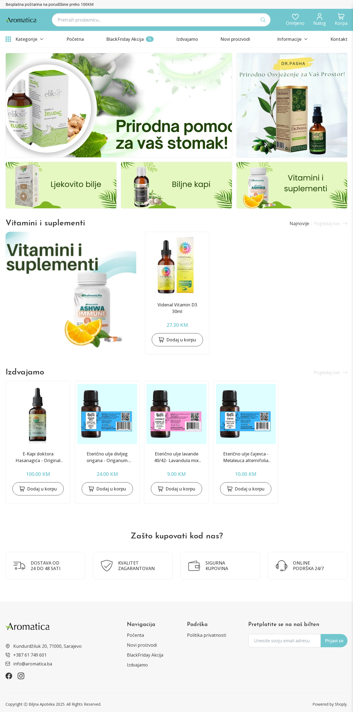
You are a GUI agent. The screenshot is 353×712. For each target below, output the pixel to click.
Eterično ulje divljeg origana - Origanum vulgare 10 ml (107, 457)
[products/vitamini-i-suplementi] (71, 289)
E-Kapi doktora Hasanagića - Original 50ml (37, 457)
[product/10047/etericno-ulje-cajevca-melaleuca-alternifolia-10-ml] (246, 414)
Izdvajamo (137, 665)
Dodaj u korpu (181, 340)
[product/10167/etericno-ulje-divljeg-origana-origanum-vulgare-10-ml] (107, 414)
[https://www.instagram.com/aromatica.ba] (21, 676)
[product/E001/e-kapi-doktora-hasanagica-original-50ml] (38, 414)
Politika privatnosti (206, 635)
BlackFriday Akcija (145, 655)
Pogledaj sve (327, 223)
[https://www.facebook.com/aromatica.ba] (9, 676)
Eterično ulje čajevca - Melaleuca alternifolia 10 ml (246, 457)
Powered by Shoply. (329, 704)
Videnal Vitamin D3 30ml (177, 308)
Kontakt (338, 39)
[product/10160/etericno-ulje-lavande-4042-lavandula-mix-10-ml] (176, 414)
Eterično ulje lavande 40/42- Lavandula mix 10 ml (176, 457)
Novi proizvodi (142, 645)
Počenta (135, 635)
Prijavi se (334, 641)
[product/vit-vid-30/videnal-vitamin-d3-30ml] (177, 265)
